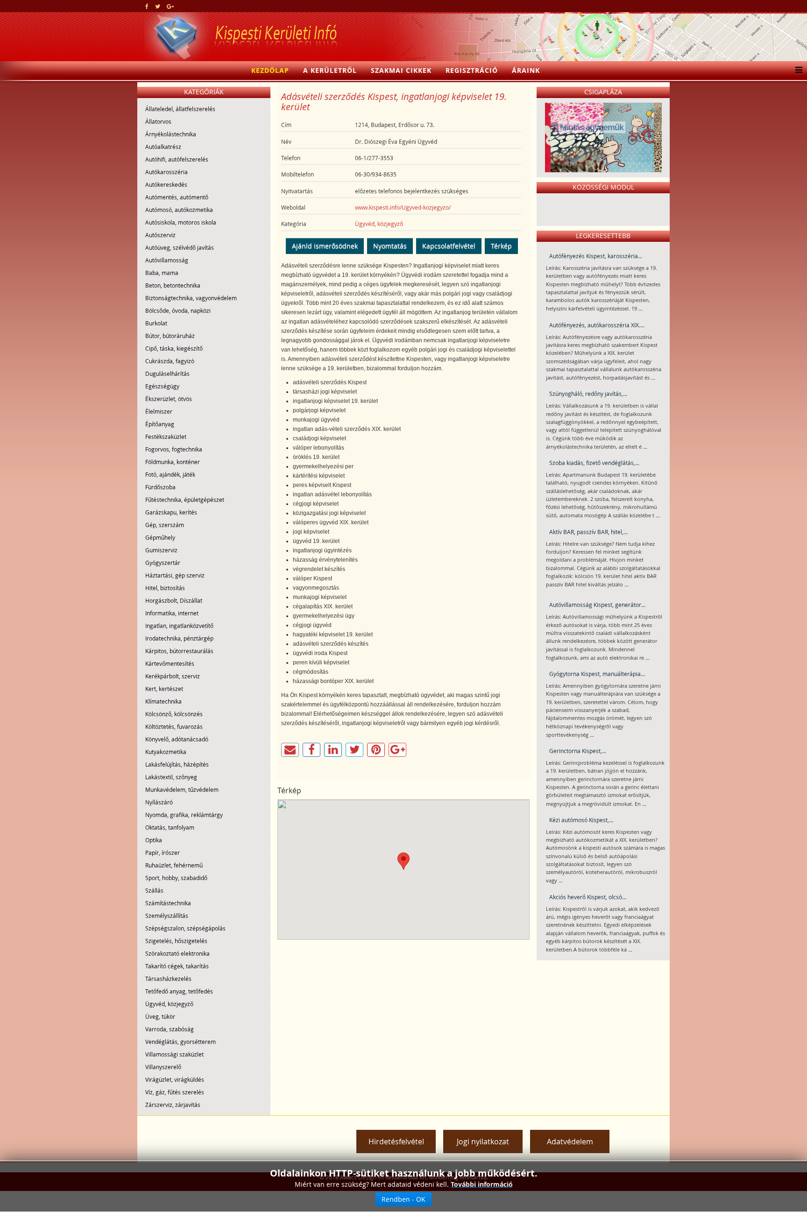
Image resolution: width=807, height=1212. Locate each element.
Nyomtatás (390, 245)
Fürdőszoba (160, 487)
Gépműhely (160, 537)
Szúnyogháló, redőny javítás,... (588, 393)
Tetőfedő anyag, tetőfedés (179, 991)
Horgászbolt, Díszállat (173, 600)
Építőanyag (159, 424)
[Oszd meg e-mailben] (290, 750)
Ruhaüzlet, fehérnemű (174, 865)
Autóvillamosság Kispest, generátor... (597, 604)
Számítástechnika (168, 903)
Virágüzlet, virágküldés (174, 1079)
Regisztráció (472, 70)
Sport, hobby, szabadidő (176, 877)
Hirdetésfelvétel (396, 1141)
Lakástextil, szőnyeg (171, 777)
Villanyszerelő (163, 1067)
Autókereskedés (166, 184)
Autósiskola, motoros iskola (180, 222)
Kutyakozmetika (165, 751)
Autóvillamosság (166, 260)
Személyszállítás (166, 915)
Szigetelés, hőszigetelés (176, 940)
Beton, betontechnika (172, 285)
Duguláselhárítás (167, 373)
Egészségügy (162, 386)
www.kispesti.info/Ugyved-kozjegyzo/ (403, 207)
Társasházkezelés (168, 978)
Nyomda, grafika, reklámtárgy (184, 814)
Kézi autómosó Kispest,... (581, 820)
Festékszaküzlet (165, 436)
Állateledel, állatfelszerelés (180, 109)
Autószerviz (160, 235)
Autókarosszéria (166, 172)
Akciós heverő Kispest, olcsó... (587, 897)
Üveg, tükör (160, 1016)
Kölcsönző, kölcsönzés (174, 714)
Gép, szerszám (164, 524)
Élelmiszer (158, 411)
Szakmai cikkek (401, 70)
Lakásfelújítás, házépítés (177, 764)
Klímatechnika (163, 701)
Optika (153, 840)
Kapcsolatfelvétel (448, 245)
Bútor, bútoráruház (170, 335)
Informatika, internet (171, 613)
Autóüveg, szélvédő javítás (179, 247)
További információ (482, 1184)
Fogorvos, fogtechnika (173, 449)
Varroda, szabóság (169, 1029)
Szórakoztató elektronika (177, 953)
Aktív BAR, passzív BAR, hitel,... (588, 532)
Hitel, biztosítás (165, 588)
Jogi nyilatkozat (483, 1141)
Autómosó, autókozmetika (179, 209)
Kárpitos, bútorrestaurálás (179, 651)
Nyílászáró (159, 802)
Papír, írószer (162, 852)
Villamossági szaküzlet (174, 1054)
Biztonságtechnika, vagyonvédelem (191, 298)
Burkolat (156, 323)
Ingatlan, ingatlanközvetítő (179, 625)
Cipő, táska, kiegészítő (174, 348)
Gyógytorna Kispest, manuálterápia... (597, 673)
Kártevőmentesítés (169, 663)
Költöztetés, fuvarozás (174, 726)
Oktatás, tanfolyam (169, 827)
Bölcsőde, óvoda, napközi (178, 310)
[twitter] (157, 6)
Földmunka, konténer (172, 461)
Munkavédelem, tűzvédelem (182, 789)
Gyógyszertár (162, 562)
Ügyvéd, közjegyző (169, 1004)
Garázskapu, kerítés (171, 512)
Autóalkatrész (163, 146)
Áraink (526, 70)
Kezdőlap (270, 70)
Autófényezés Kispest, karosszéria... (595, 256)
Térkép (501, 245)
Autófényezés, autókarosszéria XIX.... (596, 325)
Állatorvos (158, 121)
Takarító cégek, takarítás (177, 966)
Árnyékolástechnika (170, 134)
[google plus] (170, 6)
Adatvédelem (570, 1141)
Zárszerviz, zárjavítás (172, 1104)
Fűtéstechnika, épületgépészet (184, 499)
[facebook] (147, 6)
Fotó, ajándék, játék (170, 474)
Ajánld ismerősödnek (325, 245)
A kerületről (330, 70)
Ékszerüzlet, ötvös (168, 398)
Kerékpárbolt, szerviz (172, 676)
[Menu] (796, 70)
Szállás (154, 890)
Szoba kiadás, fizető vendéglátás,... (594, 462)
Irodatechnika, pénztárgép (179, 638)
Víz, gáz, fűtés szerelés (174, 1092)
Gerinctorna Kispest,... (577, 750)
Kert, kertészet (164, 688)
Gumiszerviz (161, 550)
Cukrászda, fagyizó (169, 361)
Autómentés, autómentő (176, 197)
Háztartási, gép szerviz (175, 575)
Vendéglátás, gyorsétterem (180, 1041)
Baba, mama (161, 272)
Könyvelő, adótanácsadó (176, 739)
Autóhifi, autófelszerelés (176, 159)
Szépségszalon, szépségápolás (185, 928)
